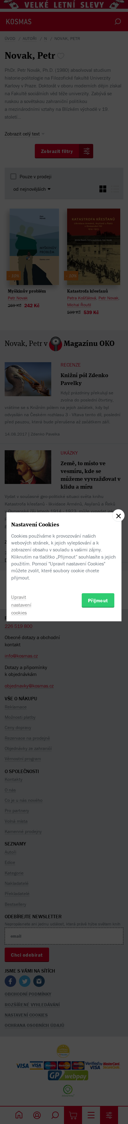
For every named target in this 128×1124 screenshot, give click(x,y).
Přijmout (98, 600)
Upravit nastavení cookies (21, 605)
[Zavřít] (118, 515)
